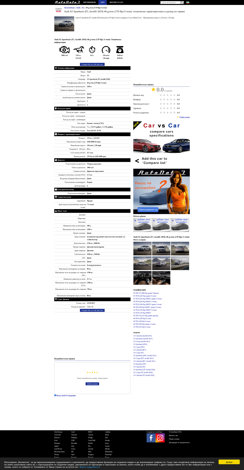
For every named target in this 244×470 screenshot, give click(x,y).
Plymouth (108, 454)
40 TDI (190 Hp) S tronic (142, 321)
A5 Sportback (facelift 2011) (142, 339)
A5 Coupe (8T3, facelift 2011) (143, 358)
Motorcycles (116, 2)
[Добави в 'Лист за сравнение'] (161, 167)
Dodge (90, 438)
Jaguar (56, 446)
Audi (78, 8)
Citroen (90, 435)
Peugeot (90, 454)
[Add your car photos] (142, 231)
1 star (161, 95)
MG (72, 452)
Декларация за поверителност (179, 443)
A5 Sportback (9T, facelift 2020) (144, 370)
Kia (89, 446)
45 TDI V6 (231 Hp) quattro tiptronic (145, 316)
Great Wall (91, 440)
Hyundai (74, 443)
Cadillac (107, 432)
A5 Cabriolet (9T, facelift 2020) (143, 375)
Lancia (107, 446)
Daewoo (57, 438)
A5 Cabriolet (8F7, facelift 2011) (144, 361)
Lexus (73, 449)
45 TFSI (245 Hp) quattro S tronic (144, 296)
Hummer (57, 443)
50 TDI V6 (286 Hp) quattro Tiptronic (146, 293)
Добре (229, 462)
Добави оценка (92, 384)
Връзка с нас (173, 435)
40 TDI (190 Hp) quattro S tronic (144, 324)
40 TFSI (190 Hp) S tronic (142, 318)
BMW (90, 432)
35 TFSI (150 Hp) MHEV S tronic (145, 310)
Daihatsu (74, 438)
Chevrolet (57, 435)
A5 (83, 8)
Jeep (72, 446)
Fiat (106, 438)
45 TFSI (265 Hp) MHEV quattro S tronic (147, 299)
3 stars (168, 95)
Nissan (56, 454)
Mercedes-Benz (59, 452)
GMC (73, 440)
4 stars (171, 95)
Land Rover (58, 449)
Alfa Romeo (58, 432)
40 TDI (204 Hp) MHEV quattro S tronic (147, 307)
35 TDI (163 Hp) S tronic (142, 327)
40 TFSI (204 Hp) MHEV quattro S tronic (147, 304)
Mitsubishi (108, 452)
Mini (89, 452)
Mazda (107, 449)
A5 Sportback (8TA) (140, 344)
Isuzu (107, 443)
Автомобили (89, 2)
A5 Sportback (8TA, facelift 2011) (144, 356)
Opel (72, 454)
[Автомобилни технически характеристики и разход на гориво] (67, 2)
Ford (55, 440)
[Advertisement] (92, 335)
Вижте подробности (89, 466)
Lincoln (90, 449)
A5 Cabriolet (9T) (139, 367)
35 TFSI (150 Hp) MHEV (142, 313)
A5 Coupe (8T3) (138, 347)
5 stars (174, 95)
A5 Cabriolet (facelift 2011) (142, 336)
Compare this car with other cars (92, 64)
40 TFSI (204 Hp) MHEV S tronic (145, 302)
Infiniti (90, 443)
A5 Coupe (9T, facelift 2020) (143, 372)
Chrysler (74, 435)
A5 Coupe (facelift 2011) (141, 341)
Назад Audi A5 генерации (66, 396)
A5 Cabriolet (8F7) (139, 350)
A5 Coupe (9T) (138, 353)
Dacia (107, 435)
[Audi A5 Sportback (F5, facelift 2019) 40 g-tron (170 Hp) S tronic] (142, 255)
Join (103, 2)
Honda (107, 440)
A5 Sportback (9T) (139, 364)
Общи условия (174, 439)
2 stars (164, 95)
